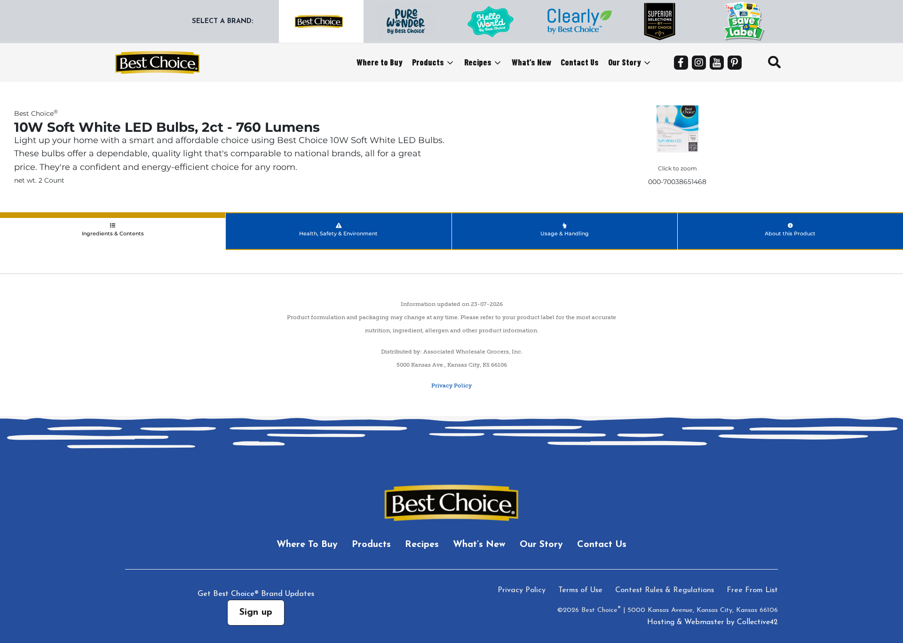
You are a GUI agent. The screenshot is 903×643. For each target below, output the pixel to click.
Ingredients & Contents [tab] (113, 233)
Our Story (624, 62)
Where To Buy (307, 544)
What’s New (531, 62)
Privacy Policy (451, 385)
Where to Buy (379, 62)
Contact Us (580, 62)
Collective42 (757, 622)
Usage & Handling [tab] (564, 233)
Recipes (477, 62)
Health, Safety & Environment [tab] (338, 233)
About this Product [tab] (790, 233)
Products (428, 62)
